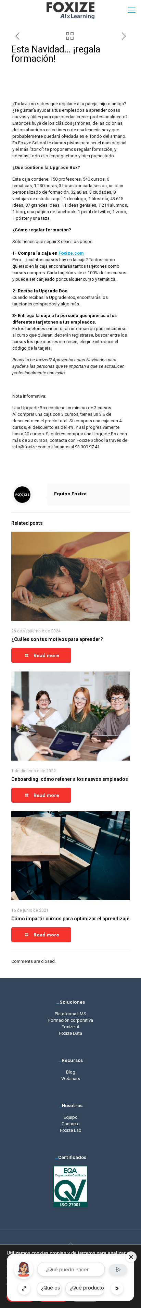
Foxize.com (71, 253)
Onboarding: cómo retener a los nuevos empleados (69, 779)
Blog (70, 1072)
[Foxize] (70, 10)
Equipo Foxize (70, 493)
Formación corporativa (70, 1020)
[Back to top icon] (70, 1244)
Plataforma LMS (70, 1013)
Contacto (71, 1123)
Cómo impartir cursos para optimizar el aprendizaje (70, 918)
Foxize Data (70, 1033)
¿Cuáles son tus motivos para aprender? (57, 639)
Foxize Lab (70, 1130)
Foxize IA (71, 1026)
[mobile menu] (132, 10)
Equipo (71, 1117)
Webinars (70, 1078)
